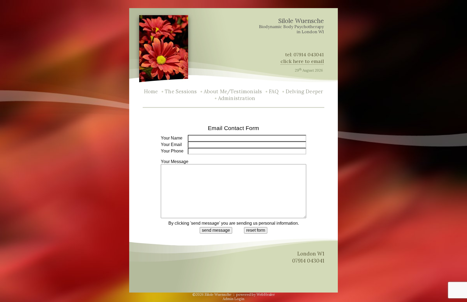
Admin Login (233, 299)
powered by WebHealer (255, 294)
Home (151, 91)
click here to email (302, 61)
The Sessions (181, 91)
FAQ (274, 91)
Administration (236, 98)
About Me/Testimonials (233, 91)
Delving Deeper (304, 91)
